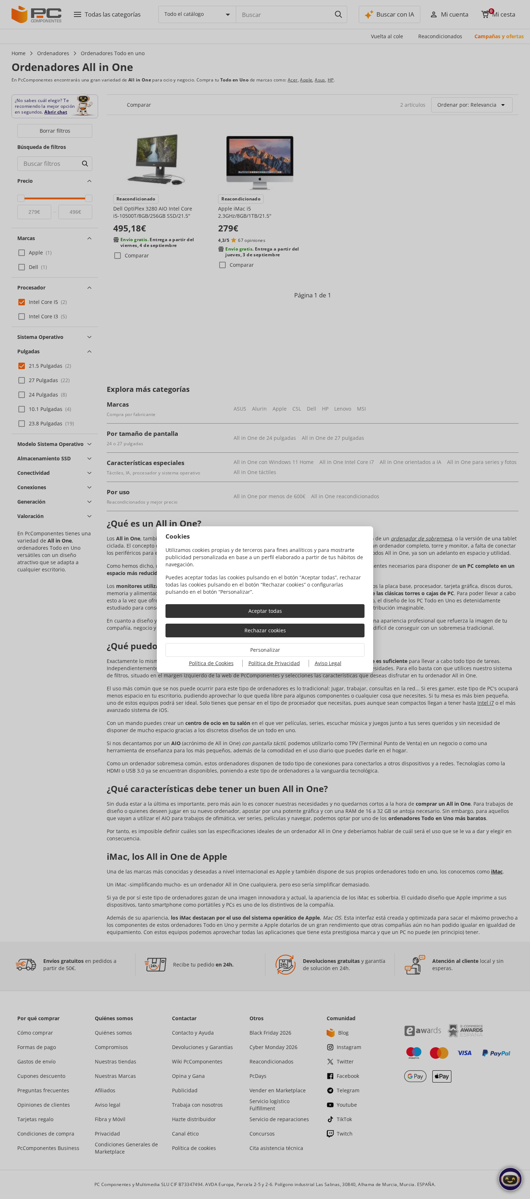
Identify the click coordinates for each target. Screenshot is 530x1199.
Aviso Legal (328, 663)
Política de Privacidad (274, 663)
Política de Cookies (211, 663)
